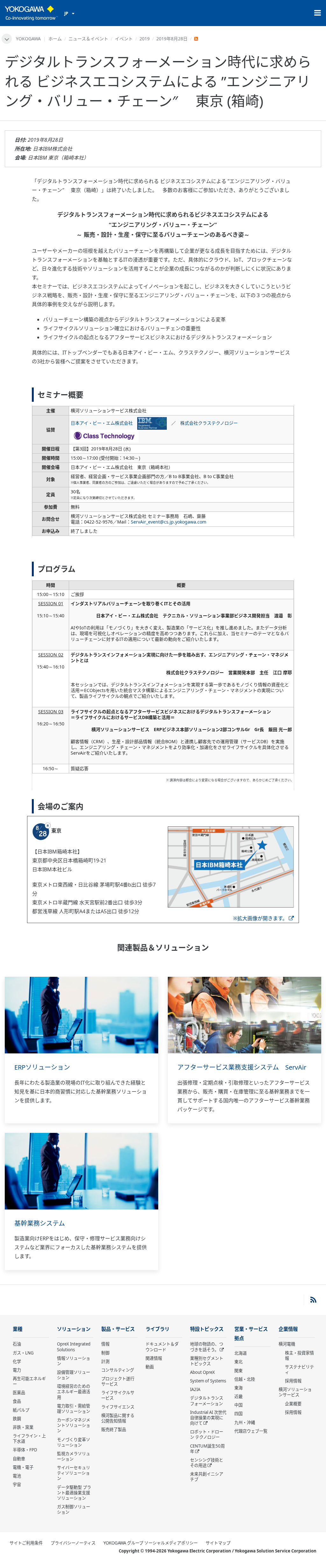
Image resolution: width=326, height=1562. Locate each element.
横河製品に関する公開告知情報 (117, 1418)
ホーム (55, 39)
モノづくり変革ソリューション (73, 1442)
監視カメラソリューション (73, 1456)
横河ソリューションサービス (295, 1392)
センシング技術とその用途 (206, 1462)
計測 (105, 1361)
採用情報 (293, 1381)
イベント (124, 39)
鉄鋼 (17, 1419)
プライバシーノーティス (73, 1543)
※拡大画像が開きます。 (260, 918)
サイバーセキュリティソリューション (73, 1473)
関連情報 (153, 1358)
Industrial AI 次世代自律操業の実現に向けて (208, 1417)
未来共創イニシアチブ (206, 1476)
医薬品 (19, 1392)
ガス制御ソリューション (73, 1509)
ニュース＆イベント (88, 39)
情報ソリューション (73, 1361)
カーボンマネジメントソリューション (73, 1425)
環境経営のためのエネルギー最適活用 (73, 1391)
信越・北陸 (244, 1379)
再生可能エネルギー (29, 1381)
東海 (238, 1388)
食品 (17, 1401)
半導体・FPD (25, 1450)
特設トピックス (206, 1329)
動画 (149, 1367)
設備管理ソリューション (73, 1374)
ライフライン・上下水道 (29, 1438)
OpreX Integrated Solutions (73, 1346)
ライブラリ (157, 1329)
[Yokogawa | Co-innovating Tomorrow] (31, 13)
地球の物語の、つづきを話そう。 (206, 1346)
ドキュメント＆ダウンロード (162, 1346)
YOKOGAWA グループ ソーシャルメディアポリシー (150, 1543)
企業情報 (288, 1329)
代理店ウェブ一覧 (250, 1431)
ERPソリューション (42, 1067)
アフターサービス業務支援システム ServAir (241, 1067)
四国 (238, 1413)
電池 (17, 1476)
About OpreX (202, 1372)
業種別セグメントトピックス (206, 1361)
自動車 (19, 1459)
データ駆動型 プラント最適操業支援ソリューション (74, 1492)
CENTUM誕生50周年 (207, 1448)
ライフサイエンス (117, 1407)
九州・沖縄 (244, 1422)
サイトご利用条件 (26, 1543)
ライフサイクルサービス (117, 1395)
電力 (17, 1370)
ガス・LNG (23, 1353)
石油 (17, 1344)
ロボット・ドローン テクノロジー (206, 1434)
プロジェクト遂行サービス (117, 1381)
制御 (105, 1353)
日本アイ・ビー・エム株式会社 (104, 423)
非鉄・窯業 (23, 1427)
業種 (17, 1329)
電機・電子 (23, 1467)
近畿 (238, 1396)
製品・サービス (118, 1329)
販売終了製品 (113, 1429)
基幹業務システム (39, 1223)
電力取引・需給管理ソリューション (73, 1408)
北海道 (240, 1353)
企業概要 (293, 1404)
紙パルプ (21, 1410)
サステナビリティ (299, 1369)
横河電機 (287, 1344)
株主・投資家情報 (299, 1355)
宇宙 (17, 1484)
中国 (238, 1405)
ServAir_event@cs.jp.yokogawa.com (168, 522)
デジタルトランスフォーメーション (206, 1400)
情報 (105, 1344)
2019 (144, 39)
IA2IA (195, 1389)
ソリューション (73, 1329)
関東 (238, 1371)
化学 (17, 1361)
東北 (238, 1362)
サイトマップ (218, 1543)
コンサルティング (117, 1370)
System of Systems (208, 1381)
